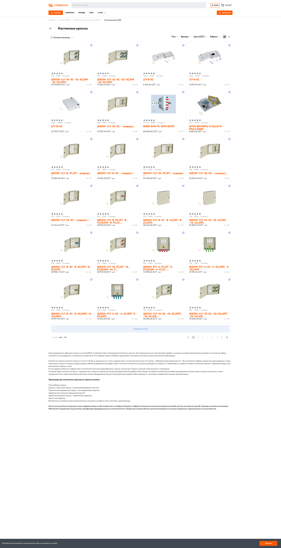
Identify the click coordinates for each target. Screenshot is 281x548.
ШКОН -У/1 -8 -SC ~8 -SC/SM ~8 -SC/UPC (71, 268)
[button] (62, 37)
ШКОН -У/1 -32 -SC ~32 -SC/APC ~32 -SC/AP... (208, 315)
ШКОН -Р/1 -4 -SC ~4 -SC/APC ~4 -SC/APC (209, 268)
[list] (229, 37)
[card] (224, 37)
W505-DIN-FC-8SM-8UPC (159, 126)
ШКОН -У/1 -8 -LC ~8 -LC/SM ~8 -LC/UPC (163, 221)
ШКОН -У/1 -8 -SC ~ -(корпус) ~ (115, 173)
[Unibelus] (58, 5)
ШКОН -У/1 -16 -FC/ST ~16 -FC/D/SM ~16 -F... (113, 268)
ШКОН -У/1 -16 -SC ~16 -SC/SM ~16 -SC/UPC (69, 81)
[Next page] (227, 337)
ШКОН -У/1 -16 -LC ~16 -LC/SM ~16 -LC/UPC (207, 221)
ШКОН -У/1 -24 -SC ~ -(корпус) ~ (208, 173)
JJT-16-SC (57, 126)
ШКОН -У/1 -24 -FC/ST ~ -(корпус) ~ (163, 174)
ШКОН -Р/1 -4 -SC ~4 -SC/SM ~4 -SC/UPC (117, 315)
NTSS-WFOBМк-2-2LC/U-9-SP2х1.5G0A (205, 128)
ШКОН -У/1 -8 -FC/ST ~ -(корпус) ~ (70, 174)
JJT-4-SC (194, 80)
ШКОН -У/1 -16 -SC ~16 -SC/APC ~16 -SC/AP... (162, 315)
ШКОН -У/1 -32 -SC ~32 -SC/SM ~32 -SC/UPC (115, 81)
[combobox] (138, 5)
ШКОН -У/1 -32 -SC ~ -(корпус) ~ (116, 126)
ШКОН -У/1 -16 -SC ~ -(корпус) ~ (70, 220)
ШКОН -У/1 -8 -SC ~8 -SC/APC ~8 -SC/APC (71, 315)
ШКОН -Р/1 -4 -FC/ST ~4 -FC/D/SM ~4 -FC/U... (158, 268)
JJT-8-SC (148, 80)
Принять (268, 543)
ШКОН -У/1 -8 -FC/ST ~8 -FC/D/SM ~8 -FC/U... (112, 221)
